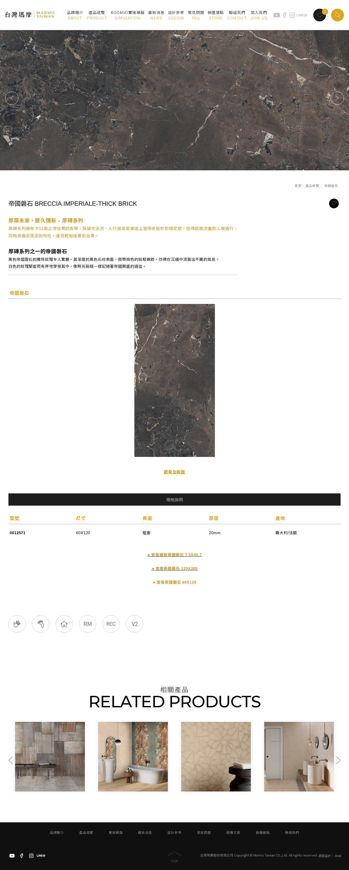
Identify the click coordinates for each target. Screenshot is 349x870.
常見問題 (204, 833)
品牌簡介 (57, 833)
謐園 (104, 781)
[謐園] (133, 756)
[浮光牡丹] (50, 756)
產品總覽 (312, 186)
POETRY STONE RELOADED (212, 787)
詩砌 (187, 781)
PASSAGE (110, 787)
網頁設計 (325, 855)
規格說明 (174, 500)
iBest (338, 855)
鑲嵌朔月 (274, 781)
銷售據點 (263, 833)
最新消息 (145, 833)
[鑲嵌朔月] (299, 756)
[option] (174, 97)
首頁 (298, 186)
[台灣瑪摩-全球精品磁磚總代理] (29, 14)
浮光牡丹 (25, 781)
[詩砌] (216, 756)
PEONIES (27, 787)
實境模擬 (116, 833)
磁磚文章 (233, 833)
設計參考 (174, 833)
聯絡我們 (292, 833)
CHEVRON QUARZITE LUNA (295, 787)
